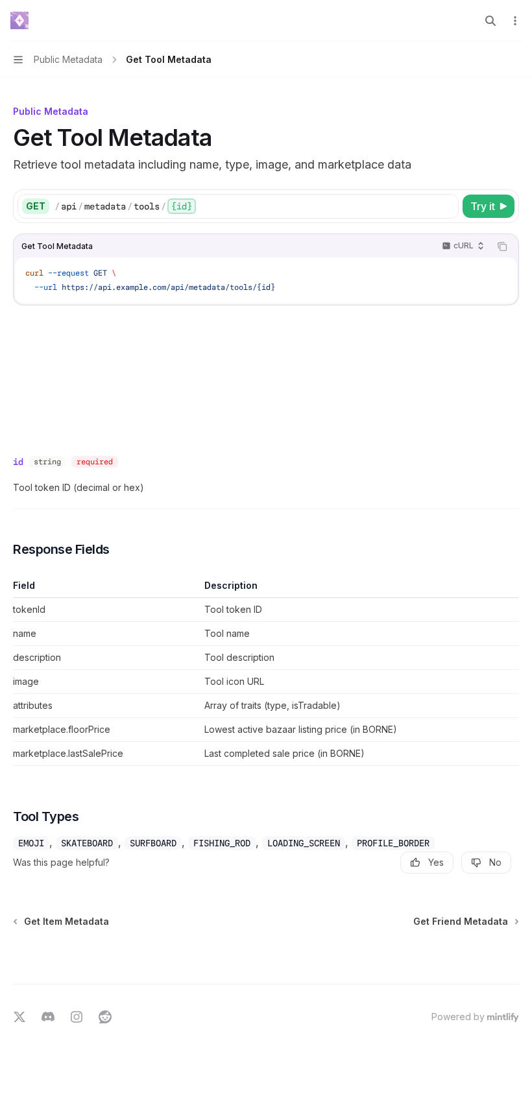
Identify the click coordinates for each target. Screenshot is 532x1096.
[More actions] (515, 21)
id (18, 462)
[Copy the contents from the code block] (502, 246)
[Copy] (446, 206)
